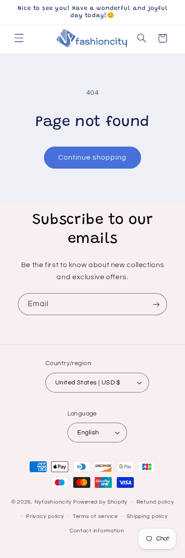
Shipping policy (147, 516)
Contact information (97, 530)
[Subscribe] (156, 304)
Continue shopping (92, 157)
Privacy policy (45, 516)
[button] (19, 38)
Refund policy (155, 502)
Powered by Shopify (100, 502)
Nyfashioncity (53, 502)
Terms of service (95, 516)
